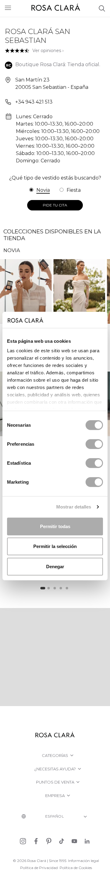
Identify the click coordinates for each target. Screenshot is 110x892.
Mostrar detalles (73, 506)
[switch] (94, 444)
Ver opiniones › (48, 50)
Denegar (55, 566)
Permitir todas (55, 526)
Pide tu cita (55, 205)
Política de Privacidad (39, 867)
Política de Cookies (76, 867)
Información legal (83, 860)
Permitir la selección (55, 546)
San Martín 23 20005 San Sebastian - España (51, 83)
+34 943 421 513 (34, 102)
